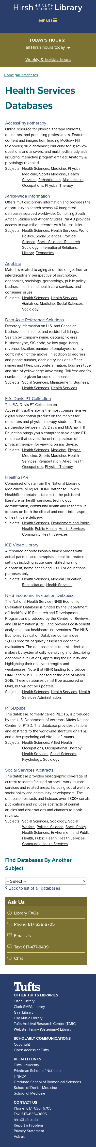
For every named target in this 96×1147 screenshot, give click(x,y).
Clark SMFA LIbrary (29, 1006)
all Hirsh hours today (45, 47)
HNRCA (20, 1076)
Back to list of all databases (33, 888)
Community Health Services (45, 534)
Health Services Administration (56, 694)
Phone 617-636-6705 (34, 924)
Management (61, 382)
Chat (18, 958)
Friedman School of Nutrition (37, 1070)
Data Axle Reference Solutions (34, 320)
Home (9, 75)
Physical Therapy (59, 185)
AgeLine (13, 263)
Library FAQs (26, 913)
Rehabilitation (49, 179)
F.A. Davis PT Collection (28, 398)
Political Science (50, 826)
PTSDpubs (15, 708)
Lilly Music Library (28, 1018)
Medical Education (66, 579)
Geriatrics (30, 303)
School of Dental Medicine (35, 1087)
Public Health (46, 528)
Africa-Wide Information (27, 196)
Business (81, 382)
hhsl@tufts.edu (26, 1119)
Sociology (30, 247)
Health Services (64, 230)
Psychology (31, 759)
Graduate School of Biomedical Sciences (47, 1082)
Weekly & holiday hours (48, 59)
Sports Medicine (52, 174)
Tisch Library (24, 1001)
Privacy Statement (29, 1130)
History (28, 252)
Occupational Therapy (63, 748)
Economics (45, 252)
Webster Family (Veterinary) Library (42, 1029)
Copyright (22, 1044)
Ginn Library (23, 1012)
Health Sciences (35, 168)
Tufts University (26, 1065)
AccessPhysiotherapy (25, 123)
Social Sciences (49, 236)
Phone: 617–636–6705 (32, 1108)
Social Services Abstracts (29, 770)
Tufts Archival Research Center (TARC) (45, 1023)
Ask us (19, 1136)
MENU (46, 21)
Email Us (22, 935)
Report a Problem (28, 1125)
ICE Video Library (21, 545)
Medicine (58, 168)
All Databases (27, 75)
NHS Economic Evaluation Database (40, 595)
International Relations (58, 247)
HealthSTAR (16, 477)
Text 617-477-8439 (31, 947)
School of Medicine (29, 1093)
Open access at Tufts (31, 1050)
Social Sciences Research (58, 241)
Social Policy (75, 826)
